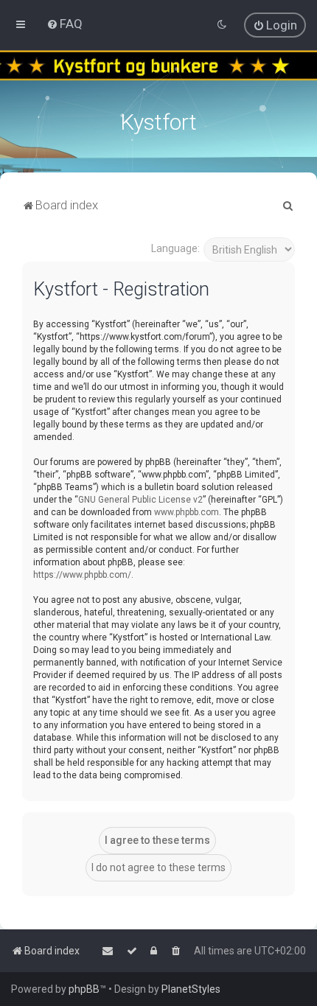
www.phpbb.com (186, 512)
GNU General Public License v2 (140, 500)
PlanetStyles (190, 989)
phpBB (84, 989)
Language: (175, 248)
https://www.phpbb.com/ (82, 575)
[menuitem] (64, 24)
